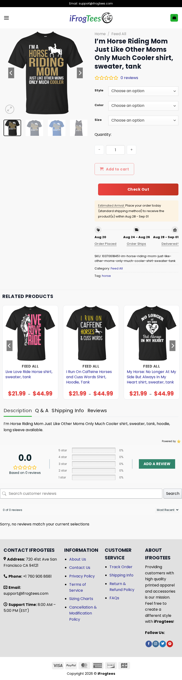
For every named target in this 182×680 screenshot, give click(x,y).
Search (172, 493)
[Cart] (174, 18)
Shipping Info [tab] (68, 410)
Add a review (157, 463)
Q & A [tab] (41, 410)
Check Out (138, 189)
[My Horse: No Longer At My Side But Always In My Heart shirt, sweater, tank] (151, 333)
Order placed (106, 243)
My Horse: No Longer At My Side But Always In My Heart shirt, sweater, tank (151, 377)
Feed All (118, 34)
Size (98, 120)
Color (99, 105)
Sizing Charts (81, 598)
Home (100, 34)
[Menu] (6, 18)
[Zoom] (9, 109)
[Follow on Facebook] (149, 644)
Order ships (136, 243)
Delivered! (170, 243)
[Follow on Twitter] (162, 644)
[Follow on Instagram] (155, 644)
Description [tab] (18, 410)
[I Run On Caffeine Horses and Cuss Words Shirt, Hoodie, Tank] (91, 333)
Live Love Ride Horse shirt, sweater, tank (28, 374)
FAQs (114, 598)
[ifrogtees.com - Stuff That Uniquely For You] (91, 17)
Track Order (120, 567)
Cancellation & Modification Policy (83, 613)
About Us (77, 559)
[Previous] (11, 73)
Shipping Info (121, 575)
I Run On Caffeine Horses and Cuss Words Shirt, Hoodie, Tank (89, 377)
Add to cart (117, 169)
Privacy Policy (82, 576)
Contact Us (79, 567)
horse (106, 276)
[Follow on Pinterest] (170, 644)
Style (99, 90)
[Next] (80, 73)
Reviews (97, 410)
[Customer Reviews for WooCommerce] (178, 441)
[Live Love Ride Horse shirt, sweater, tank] (30, 333)
